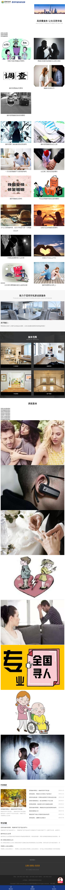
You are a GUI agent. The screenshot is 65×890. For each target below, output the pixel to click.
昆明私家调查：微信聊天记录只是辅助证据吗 (41, 804)
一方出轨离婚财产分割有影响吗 (16, 171)
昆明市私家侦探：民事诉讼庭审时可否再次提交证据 (42, 797)
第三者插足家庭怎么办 (7, 840)
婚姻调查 (49, 366)
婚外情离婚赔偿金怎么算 (49, 144)
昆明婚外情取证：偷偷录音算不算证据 (11, 809)
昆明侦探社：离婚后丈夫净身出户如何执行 (40, 794)
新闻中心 (29, 23)
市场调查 (16, 393)
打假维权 (16, 366)
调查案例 (29, 19)
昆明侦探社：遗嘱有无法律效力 (37, 817)
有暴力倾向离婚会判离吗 (16, 61)
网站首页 (29, 2)
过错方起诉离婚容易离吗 (49, 227)
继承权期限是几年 (34, 811)
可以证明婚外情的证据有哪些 (49, 199)
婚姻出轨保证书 (49, 88)
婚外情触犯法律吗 (16, 199)
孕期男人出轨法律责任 (7, 846)
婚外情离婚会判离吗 (16, 88)
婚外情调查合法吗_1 (49, 285)
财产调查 (49, 393)
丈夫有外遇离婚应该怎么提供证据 (15, 285)
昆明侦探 (29, 10)
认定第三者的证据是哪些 (49, 171)
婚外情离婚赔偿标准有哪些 (16, 115)
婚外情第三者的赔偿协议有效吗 (16, 144)
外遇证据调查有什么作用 (16, 258)
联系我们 (29, 27)
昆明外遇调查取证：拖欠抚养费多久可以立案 (41, 800)
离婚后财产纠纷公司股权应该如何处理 (39, 814)
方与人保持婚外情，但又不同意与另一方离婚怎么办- (16, 229)
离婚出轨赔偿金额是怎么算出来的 (49, 61)
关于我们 (29, 6)
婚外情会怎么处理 (6, 833)
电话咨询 (54, 889)
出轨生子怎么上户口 (49, 258)
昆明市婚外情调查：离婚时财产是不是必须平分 (14, 827)
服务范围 (29, 15)
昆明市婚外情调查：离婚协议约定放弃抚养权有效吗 (42, 807)
